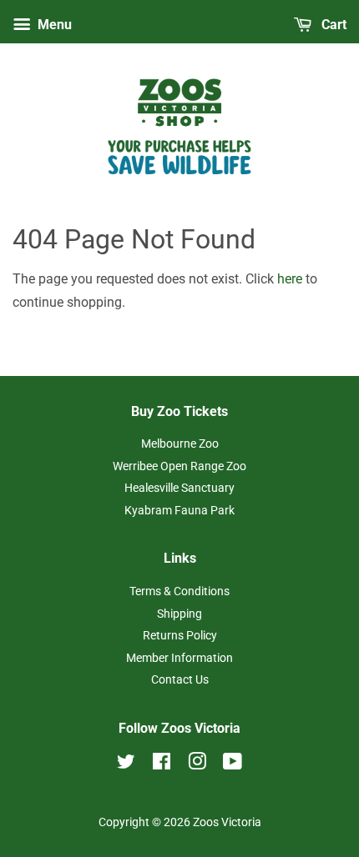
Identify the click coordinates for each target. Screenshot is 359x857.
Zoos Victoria (227, 822)
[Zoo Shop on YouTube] (232, 764)
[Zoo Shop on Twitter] (126, 764)
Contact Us (180, 679)
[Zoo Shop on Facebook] (161, 764)
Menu (53, 25)
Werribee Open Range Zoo (179, 466)
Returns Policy (180, 635)
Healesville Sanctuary (179, 487)
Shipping (179, 613)
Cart (332, 25)
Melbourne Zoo (180, 443)
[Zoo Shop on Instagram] (197, 764)
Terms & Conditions (179, 591)
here (289, 279)
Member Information (179, 657)
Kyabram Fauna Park (179, 510)
